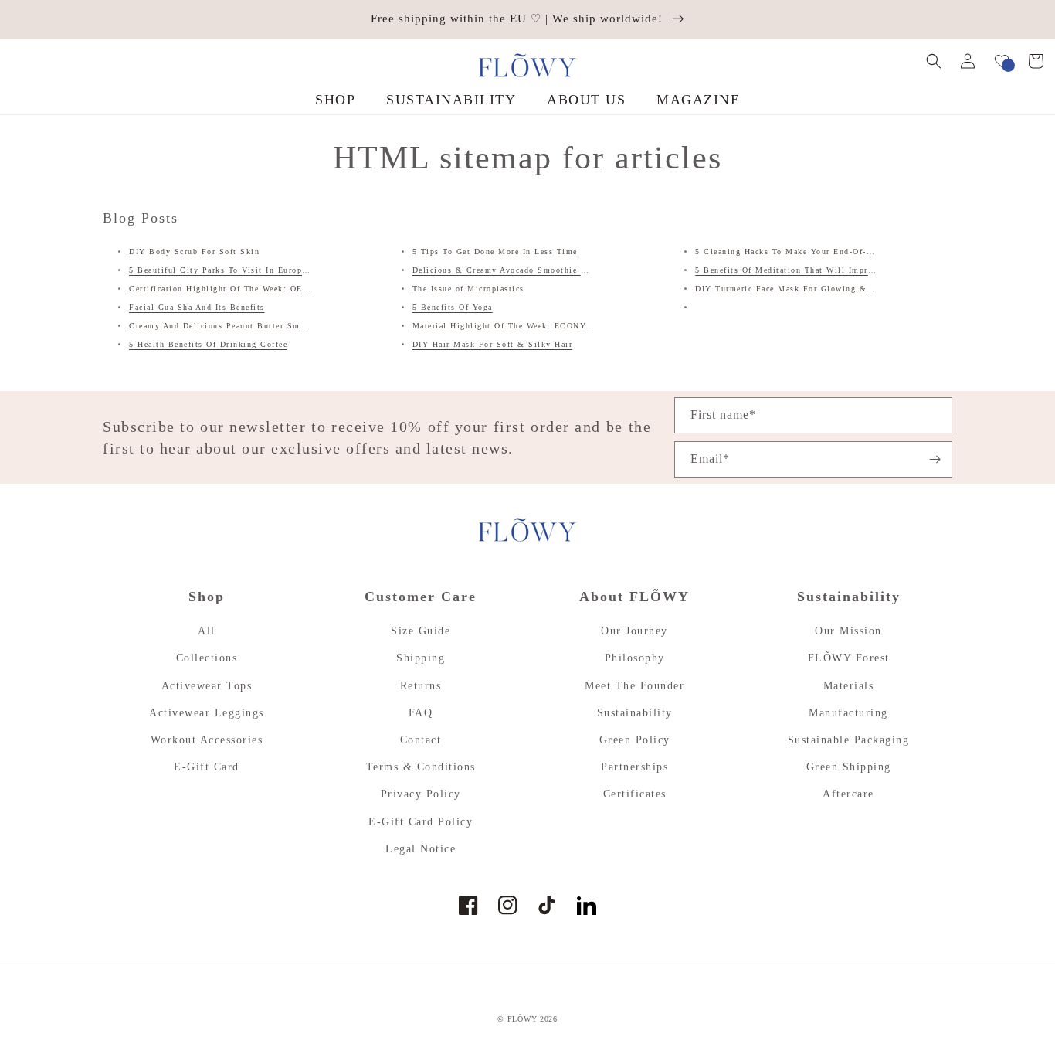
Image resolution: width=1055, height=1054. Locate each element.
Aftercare (848, 794)
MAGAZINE (698, 99)
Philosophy (635, 658)
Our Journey (634, 631)
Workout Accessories (207, 740)
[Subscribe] (935, 459)
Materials (848, 686)
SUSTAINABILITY (451, 99)
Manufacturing (848, 713)
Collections (207, 658)
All (206, 631)
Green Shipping (848, 767)
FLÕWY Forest (849, 658)
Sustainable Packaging (849, 740)
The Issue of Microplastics (468, 288)
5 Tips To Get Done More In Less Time (495, 251)
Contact (421, 740)
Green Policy (634, 740)
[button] (934, 61)
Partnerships (634, 767)
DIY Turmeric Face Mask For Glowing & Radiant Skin (810, 288)
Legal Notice (420, 849)
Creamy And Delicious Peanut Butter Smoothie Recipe (243, 325)
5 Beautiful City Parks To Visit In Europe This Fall (239, 270)
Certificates (635, 794)
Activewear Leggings (206, 713)
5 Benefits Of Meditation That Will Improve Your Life (810, 270)
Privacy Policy (421, 794)
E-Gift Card (206, 767)
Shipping (420, 658)
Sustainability (635, 713)
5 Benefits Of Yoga (452, 307)
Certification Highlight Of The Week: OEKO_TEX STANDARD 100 (270, 288)
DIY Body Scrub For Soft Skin (194, 251)
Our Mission (848, 631)
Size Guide (420, 631)
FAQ (421, 713)
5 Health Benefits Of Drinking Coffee (208, 344)
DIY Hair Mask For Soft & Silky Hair (492, 344)
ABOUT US (586, 99)
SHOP (335, 99)
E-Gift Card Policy (420, 822)
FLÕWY (522, 1019)
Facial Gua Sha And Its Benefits (197, 307)
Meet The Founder (634, 686)
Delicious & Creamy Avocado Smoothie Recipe (510, 270)
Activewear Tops (207, 686)
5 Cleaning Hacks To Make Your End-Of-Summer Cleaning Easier (832, 251)
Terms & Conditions (421, 767)
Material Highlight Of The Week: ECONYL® (506, 325)
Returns (421, 686)
